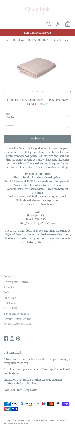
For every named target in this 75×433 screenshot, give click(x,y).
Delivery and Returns (16, 282)
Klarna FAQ (10, 308)
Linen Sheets (18, 40)
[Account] (58, 22)
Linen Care (10, 298)
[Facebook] (6, 338)
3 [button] (42, 91)
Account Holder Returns (17, 319)
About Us (9, 287)
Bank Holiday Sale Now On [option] (37, 32)
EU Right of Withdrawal (17, 324)
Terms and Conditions (16, 313)
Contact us (10, 276)
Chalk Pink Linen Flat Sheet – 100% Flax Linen (48, 40)
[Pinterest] (18, 338)
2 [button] (37, 91)
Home (6, 40)
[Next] (70, 92)
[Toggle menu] (5, 24)
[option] (37, 66)
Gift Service (10, 303)
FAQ (6, 292)
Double (10, 117)
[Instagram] (12, 338)
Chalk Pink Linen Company (31, 420)
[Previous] (5, 92)
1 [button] (33, 92)
